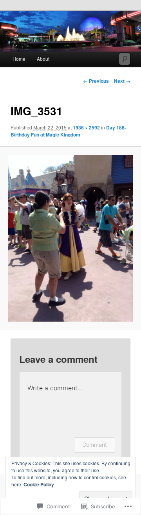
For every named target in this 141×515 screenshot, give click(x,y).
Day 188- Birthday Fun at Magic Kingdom (68, 131)
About (43, 58)
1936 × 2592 (86, 127)
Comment (94, 444)
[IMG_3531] (70, 238)
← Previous (96, 80)
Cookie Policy (39, 484)
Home (19, 58)
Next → (122, 80)
